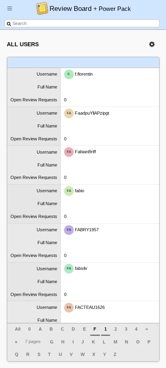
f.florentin (80, 74)
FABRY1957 (83, 229)
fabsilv (77, 268)
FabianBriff (81, 151)
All (18, 329)
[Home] (40, 8)
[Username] (34, 62)
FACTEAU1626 (86, 307)
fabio (75, 190)
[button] (9, 11)
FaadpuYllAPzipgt (88, 112)
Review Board (90, 8)
